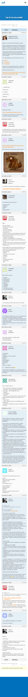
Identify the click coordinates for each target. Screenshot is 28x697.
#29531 (24, 327)
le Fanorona (7, 62)
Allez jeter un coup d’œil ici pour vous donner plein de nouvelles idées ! (14, 73)
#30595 (24, 375)
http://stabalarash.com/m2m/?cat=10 (12, 112)
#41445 (24, 582)
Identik (13, 604)
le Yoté (5, 60)
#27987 (24, 135)
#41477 (24, 626)
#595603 (23, 77)
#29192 (24, 305)
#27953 (24, 99)
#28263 (24, 265)
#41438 (24, 495)
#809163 (23, 32)
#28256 (24, 212)
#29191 (24, 292)
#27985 (24, 119)
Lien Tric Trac (14, 510)
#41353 (24, 465)
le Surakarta (7, 63)
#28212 (24, 192)
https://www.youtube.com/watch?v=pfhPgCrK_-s (12, 598)
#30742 (24, 408)
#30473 (24, 343)
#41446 (24, 610)
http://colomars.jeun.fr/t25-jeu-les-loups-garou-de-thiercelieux (13, 146)
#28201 (24, 176)
